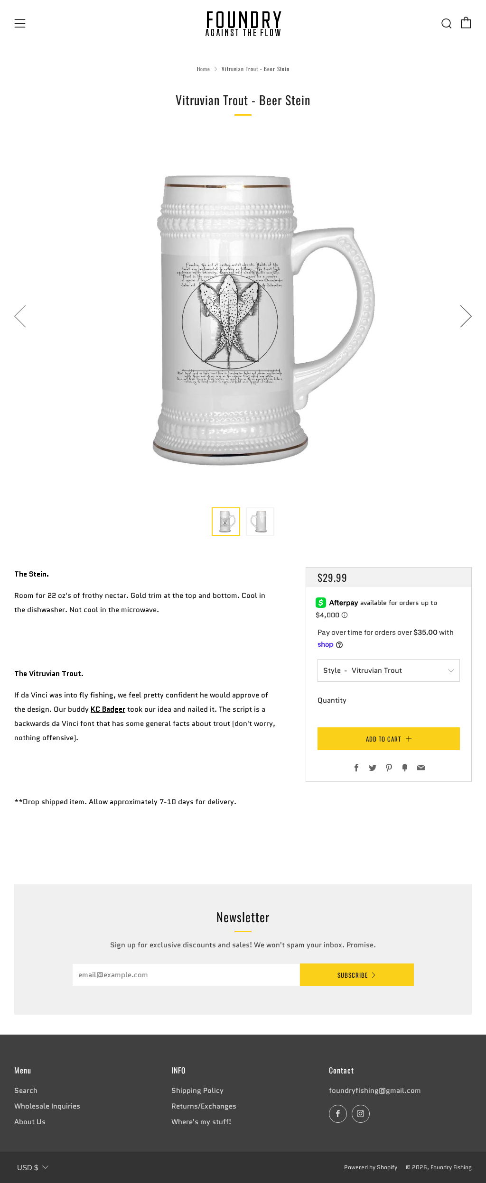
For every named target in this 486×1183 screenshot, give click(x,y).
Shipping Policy (197, 1090)
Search (25, 1090)
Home (203, 69)
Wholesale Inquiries (47, 1106)
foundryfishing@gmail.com (375, 1090)
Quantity (332, 700)
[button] (226, 521)
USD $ (27, 1168)
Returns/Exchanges (203, 1106)
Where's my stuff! (201, 1122)
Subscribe (352, 975)
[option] (243, 316)
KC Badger (108, 709)
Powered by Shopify (370, 1167)
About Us (30, 1122)
